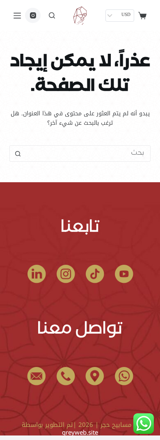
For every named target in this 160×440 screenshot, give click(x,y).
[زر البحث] (17, 153)
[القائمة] (17, 15)
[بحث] (52, 15)
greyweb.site (80, 432)
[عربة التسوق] (142, 15)
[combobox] (87, 153)
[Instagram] (33, 15)
